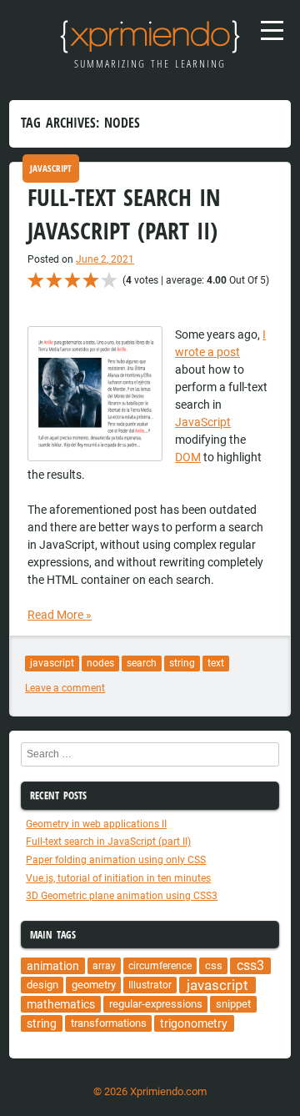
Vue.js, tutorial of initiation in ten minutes (118, 878)
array (104, 966)
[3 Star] (72, 280)
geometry (94, 984)
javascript (52, 663)
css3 (250, 965)
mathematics (61, 1004)
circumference (160, 966)
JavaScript (51, 168)
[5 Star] (109, 280)
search (142, 663)
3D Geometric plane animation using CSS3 (122, 896)
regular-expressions (155, 1004)
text (216, 663)
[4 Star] (90, 280)
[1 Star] (36, 280)
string (182, 663)
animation (53, 966)
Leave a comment (65, 688)
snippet (233, 1004)
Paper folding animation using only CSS (116, 860)
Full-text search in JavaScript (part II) (108, 841)
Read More (60, 614)
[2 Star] (54, 280)
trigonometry (194, 1023)
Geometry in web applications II (96, 824)
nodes (100, 663)
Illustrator (150, 985)
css (213, 965)
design (42, 984)
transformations (109, 1023)
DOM (188, 457)
